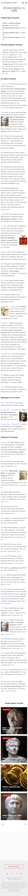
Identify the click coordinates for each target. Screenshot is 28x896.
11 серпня (4, 226)
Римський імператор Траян (11, 28)
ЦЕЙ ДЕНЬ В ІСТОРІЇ (10, 2)
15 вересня (7, 634)
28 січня (3, 112)
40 (24, 537)
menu (2, 3)
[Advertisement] (14, 846)
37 (5, 501)
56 (20, 615)
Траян (13, 71)
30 (26, 485)
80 (3, 824)
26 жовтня (4, 556)
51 (6, 456)
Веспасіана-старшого (17, 452)
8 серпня (3, 323)
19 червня (4, 681)
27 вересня (7, 691)
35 (17, 551)
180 (7, 403)
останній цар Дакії (16, 568)
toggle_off (26, 3)
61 (7, 584)
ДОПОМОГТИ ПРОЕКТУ (14, 867)
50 (20, 648)
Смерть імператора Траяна (11, 37)
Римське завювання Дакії (11, 32)
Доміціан (16, 69)
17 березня (15, 410)
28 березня (15, 424)
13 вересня (4, 354)
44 (19, 563)
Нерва (4, 71)
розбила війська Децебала (9, 219)
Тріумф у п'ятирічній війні (9, 240)
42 (24, 674)
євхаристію (4, 596)
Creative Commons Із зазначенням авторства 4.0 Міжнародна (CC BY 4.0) (14, 885)
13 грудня (12, 306)
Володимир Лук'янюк (14, 879)
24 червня (4, 252)
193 (20, 424)
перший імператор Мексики (12, 686)
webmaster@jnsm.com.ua (13, 891)
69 (11, 665)
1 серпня (3, 424)
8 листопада (21, 485)
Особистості (6, 709)
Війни (4, 767)
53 (12, 634)
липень (3, 214)
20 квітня (4, 410)
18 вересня (4, 84)
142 (24, 824)
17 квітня (16, 563)
